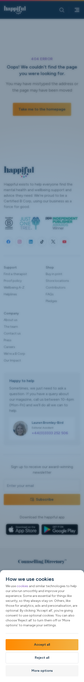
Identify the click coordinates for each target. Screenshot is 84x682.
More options (42, 671)
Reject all (42, 658)
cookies (22, 586)
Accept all (42, 645)
